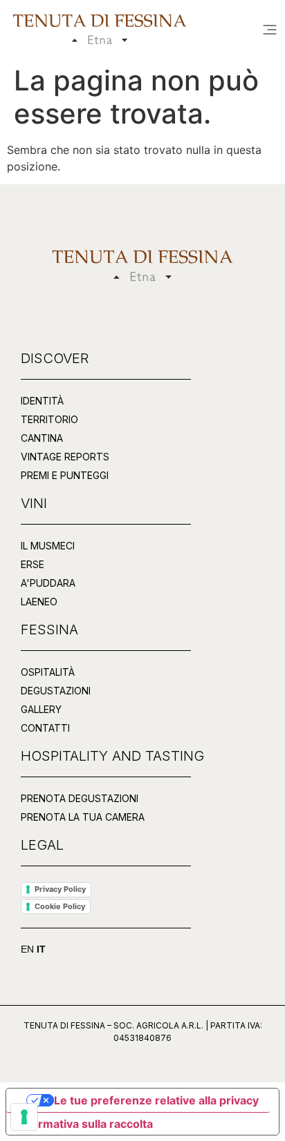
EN (27, 949)
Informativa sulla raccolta (85, 1124)
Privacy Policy (60, 889)
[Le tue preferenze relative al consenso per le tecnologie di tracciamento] (24, 1117)
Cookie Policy (60, 906)
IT (41, 949)
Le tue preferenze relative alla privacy (156, 1100)
